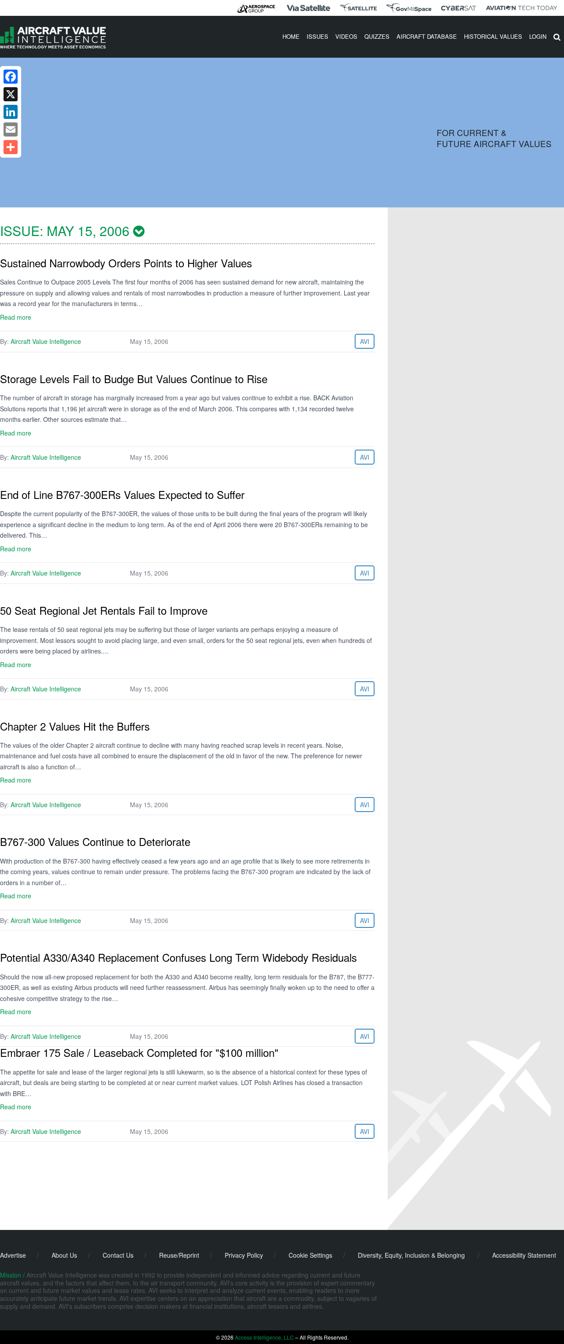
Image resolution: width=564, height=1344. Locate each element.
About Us (64, 1255)
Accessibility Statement (524, 1255)
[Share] (10, 147)
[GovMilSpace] (408, 8)
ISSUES (317, 36)
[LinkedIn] (10, 112)
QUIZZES (377, 36)
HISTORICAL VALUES (493, 36)
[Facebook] (10, 76)
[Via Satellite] (308, 8)
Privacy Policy (244, 1255)
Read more (15, 317)
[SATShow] (358, 8)
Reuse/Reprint (179, 1255)
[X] (10, 94)
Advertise (13, 1255)
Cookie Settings (310, 1255)
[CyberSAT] (458, 8)
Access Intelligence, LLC (264, 1337)
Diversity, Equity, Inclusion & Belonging (411, 1255)
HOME (291, 36)
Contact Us (118, 1255)
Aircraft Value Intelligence (46, 341)
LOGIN (537, 36)
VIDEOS (346, 36)
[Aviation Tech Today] (521, 8)
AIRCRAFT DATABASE (427, 36)
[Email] (10, 129)
